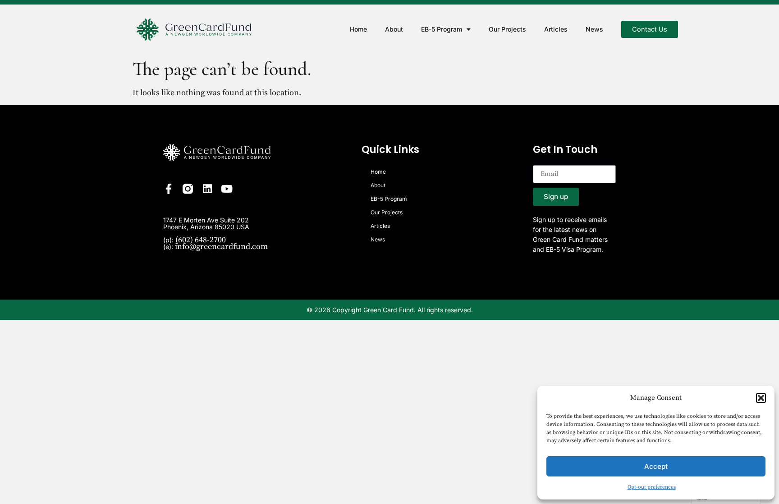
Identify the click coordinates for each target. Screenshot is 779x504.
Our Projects (507, 29)
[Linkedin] (207, 189)
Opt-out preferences (652, 487)
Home (358, 29)
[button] (760, 397)
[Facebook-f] (168, 189)
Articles (556, 29)
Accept (656, 466)
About (394, 29)
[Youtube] (226, 189)
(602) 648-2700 (200, 240)
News (594, 29)
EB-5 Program (441, 29)
